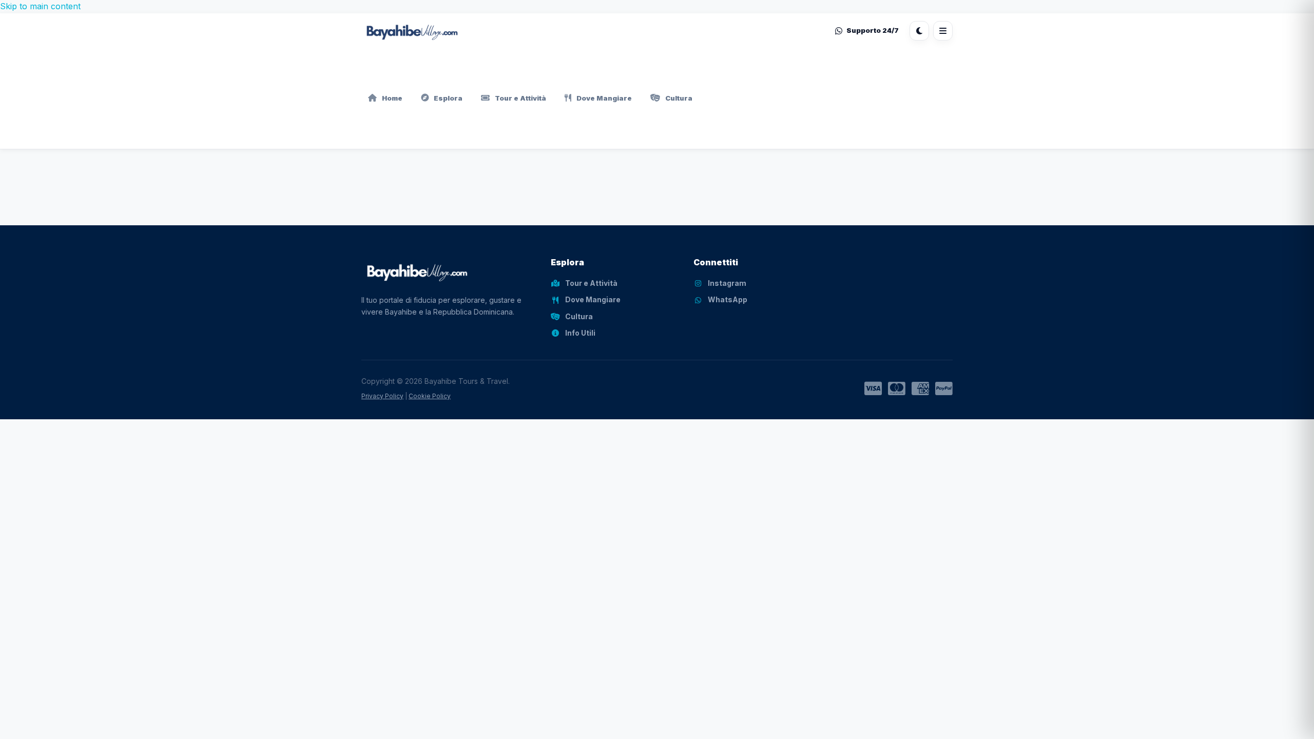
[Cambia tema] (919, 31)
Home (392, 98)
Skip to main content (40, 6)
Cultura (678, 98)
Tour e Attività (520, 98)
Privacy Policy (382, 396)
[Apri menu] (943, 31)
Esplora (448, 98)
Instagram (727, 283)
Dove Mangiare (604, 98)
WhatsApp (727, 299)
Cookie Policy (430, 396)
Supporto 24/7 (872, 30)
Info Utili (580, 332)
